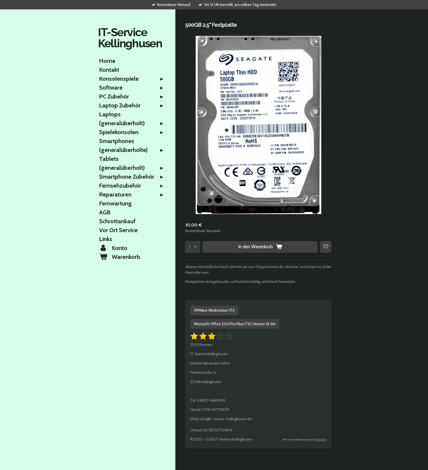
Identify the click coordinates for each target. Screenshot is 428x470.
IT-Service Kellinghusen (130, 38)
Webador (320, 439)
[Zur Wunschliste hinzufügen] (326, 247)
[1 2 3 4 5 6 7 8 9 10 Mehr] (192, 247)
